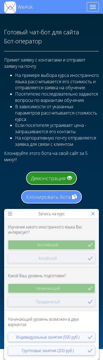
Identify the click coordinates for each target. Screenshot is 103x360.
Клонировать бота (49, 197)
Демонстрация (49, 178)
